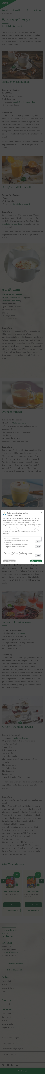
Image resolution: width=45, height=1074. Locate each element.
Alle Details (8, 548)
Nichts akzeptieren (9, 561)
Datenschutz (17, 515)
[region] (22, 547)
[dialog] (22, 537)
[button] (36, 541)
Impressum (10, 515)
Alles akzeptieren (36, 561)
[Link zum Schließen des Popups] (41, 512)
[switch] (37, 541)
